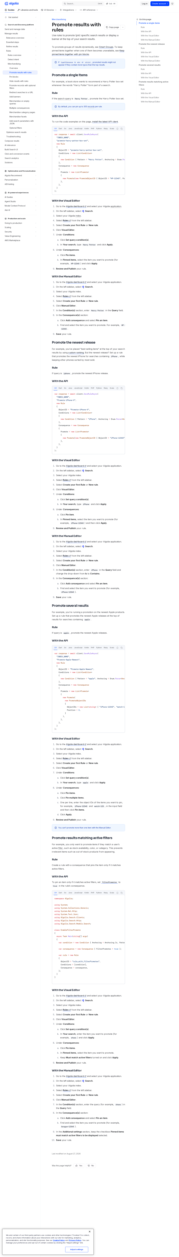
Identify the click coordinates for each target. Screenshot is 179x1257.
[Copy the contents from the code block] (121, 128)
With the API (146, 31)
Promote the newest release (152, 44)
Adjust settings (76, 1249)
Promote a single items (149, 23)
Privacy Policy (75, 1240)
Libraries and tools (29, 10)
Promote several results (150, 65)
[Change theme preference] (172, 4)
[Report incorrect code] (117, 128)
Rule (143, 27)
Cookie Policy (59, 1240)
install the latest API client (105, 121)
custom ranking (76, 352)
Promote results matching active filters (153, 83)
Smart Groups (106, 47)
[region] (48, 1242)
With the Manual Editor (150, 40)
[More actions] (123, 27)
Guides (11, 10)
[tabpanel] (88, 162)
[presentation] (83, 128)
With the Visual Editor (150, 35)
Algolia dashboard (75, 206)
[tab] (55, 128)
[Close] (90, 1231)
